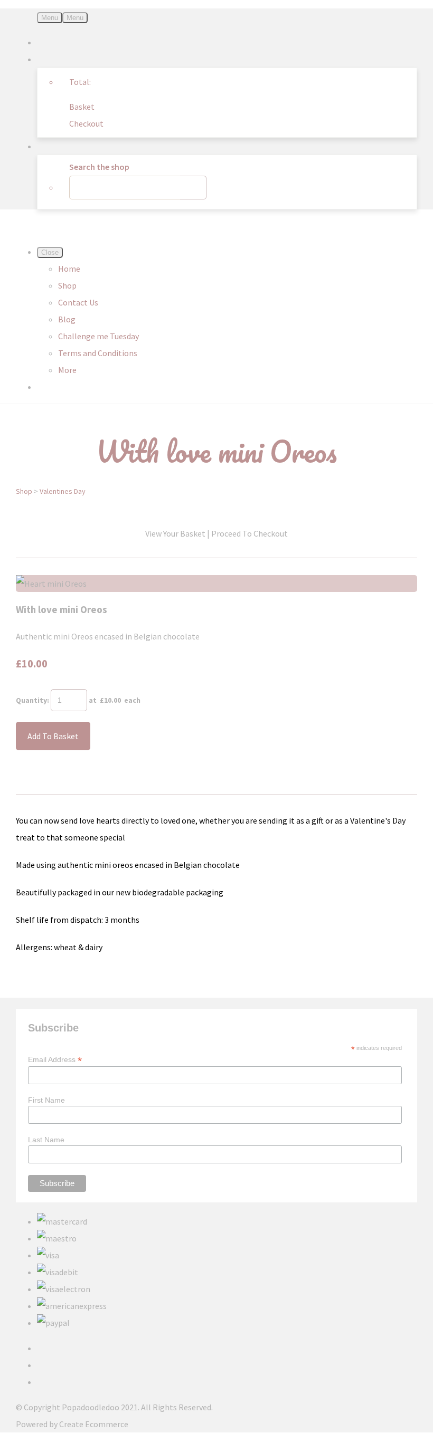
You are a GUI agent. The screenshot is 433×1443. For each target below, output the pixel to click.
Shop (67, 285)
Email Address (55, 1060)
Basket (82, 106)
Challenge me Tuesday (98, 336)
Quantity (31, 700)
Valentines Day (63, 491)
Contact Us (78, 302)
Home (69, 268)
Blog (67, 319)
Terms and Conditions (97, 353)
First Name (46, 1100)
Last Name (46, 1139)
